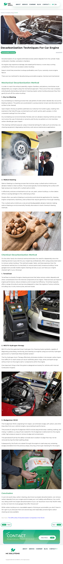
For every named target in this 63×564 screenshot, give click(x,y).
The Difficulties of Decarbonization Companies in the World (26, 517)
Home (2, 12)
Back (9, 524)
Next (53, 524)
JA (55, 4)
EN (53, 4)
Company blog (9, 12)
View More (44, 537)
